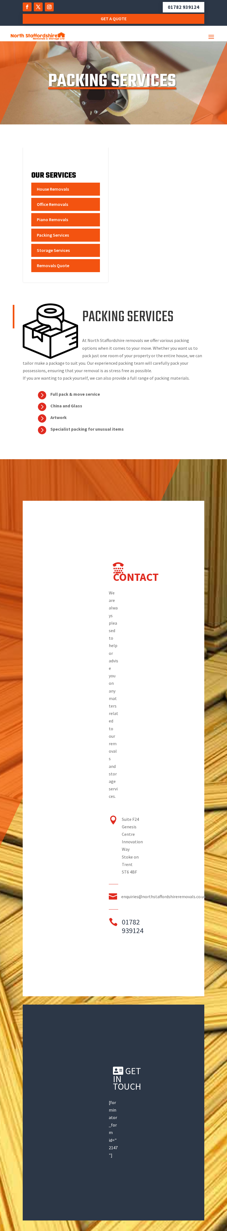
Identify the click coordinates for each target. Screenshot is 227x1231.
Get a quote (114, 18)
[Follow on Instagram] (49, 6)
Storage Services (53, 250)
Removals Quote (53, 265)
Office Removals (52, 204)
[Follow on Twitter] (38, 6)
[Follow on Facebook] (27, 6)
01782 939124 (183, 7)
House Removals (53, 189)
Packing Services (53, 235)
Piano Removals (52, 219)
